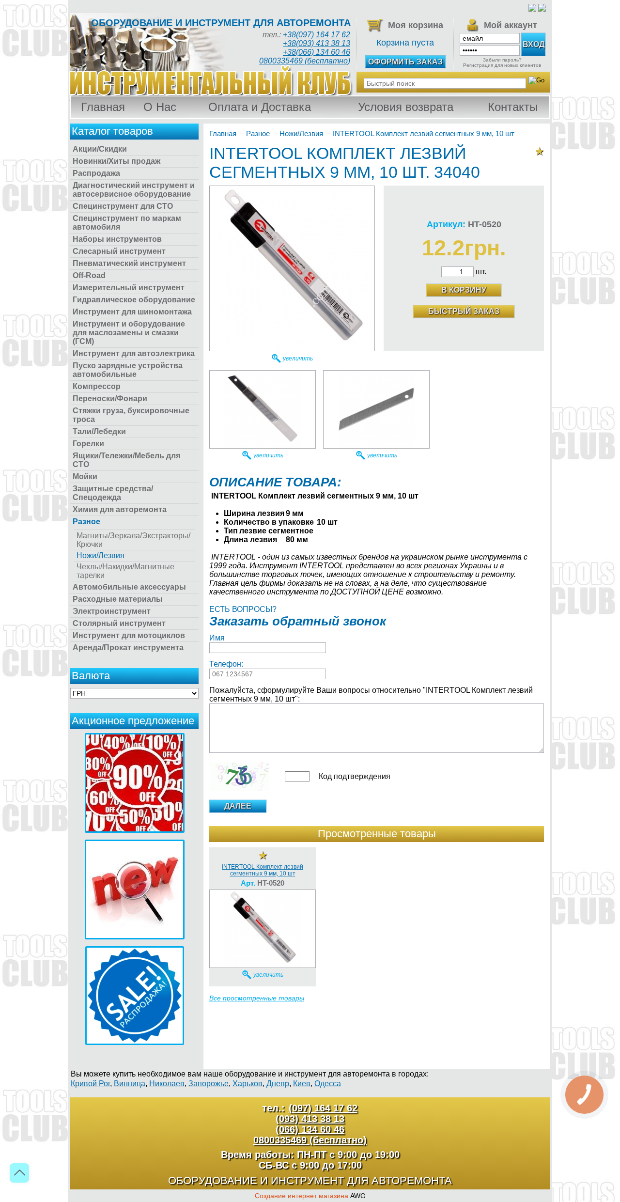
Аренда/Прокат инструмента (128, 647)
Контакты (513, 106)
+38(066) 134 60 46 (316, 52)
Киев (301, 1083)
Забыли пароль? (502, 59)
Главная (103, 106)
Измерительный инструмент (129, 287)
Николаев (167, 1083)
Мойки (85, 476)
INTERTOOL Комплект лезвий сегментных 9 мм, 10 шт (262, 870)
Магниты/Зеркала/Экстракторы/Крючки (133, 539)
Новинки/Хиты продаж (116, 161)
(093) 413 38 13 (310, 1118)
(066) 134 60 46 (310, 1129)
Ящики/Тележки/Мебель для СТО (126, 460)
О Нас (159, 106)
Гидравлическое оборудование (134, 300)
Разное (86, 521)
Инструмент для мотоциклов (129, 635)
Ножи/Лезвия (100, 555)
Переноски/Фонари (110, 398)
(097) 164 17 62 (323, 1108)
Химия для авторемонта (120, 509)
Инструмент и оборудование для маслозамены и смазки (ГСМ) (129, 332)
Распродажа (96, 173)
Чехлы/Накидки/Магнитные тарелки (125, 570)
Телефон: (226, 664)
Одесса (327, 1083)
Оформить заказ (405, 62)
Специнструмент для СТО (123, 206)
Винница (129, 1083)
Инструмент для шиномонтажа (132, 312)
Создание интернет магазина (301, 1196)
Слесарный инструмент (119, 251)
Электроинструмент (112, 611)
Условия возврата (405, 106)
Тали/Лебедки (99, 431)
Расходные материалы (118, 599)
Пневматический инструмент (129, 263)
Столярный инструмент (119, 623)
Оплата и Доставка (259, 106)
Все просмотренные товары (256, 998)
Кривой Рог (90, 1083)
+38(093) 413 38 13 (316, 43)
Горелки (88, 443)
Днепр (277, 1083)
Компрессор (97, 386)
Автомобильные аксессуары (129, 587)
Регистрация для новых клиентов (502, 65)
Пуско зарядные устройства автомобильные (128, 369)
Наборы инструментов (117, 239)
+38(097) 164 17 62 (316, 35)
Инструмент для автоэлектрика (134, 353)
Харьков (247, 1083)
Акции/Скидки (100, 149)
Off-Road (89, 275)
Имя (217, 638)
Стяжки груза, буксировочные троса (131, 414)
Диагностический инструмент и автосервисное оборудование (134, 189)
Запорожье (208, 1083)
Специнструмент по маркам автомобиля (127, 222)
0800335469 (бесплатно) (304, 61)
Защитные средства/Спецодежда (113, 492)
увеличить (298, 358)
